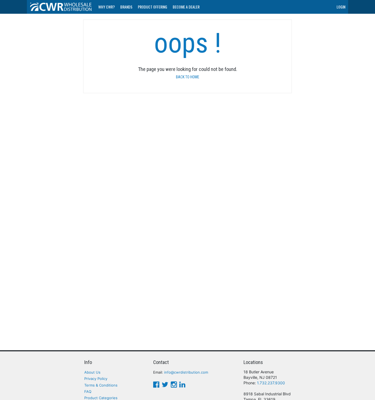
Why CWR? (106, 7)
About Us (92, 372)
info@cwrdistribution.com (186, 372)
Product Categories (100, 398)
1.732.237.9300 (271, 382)
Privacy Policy (95, 378)
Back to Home (187, 77)
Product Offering (152, 7)
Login (341, 7)
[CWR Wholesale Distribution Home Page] (61, 7)
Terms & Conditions (100, 385)
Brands (126, 7)
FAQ (87, 391)
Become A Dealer (186, 7)
